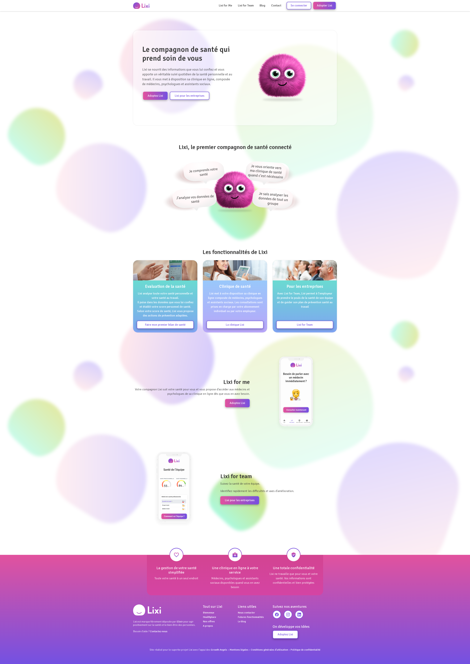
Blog (262, 5)
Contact (276, 5)
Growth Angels (219, 649)
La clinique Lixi (235, 325)
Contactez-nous (158, 631)
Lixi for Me (225, 5)
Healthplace (209, 617)
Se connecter (299, 5)
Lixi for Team (246, 5)
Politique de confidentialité (305, 649)
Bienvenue (208, 612)
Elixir (180, 621)
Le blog (242, 621)
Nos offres (209, 621)
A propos (208, 625)
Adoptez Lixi (155, 96)
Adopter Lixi (324, 5)
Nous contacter (246, 612)
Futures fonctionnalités (251, 617)
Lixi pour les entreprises (189, 96)
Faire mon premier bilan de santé (165, 325)
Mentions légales (238, 649)
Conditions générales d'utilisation (269, 649)
